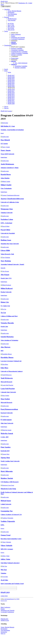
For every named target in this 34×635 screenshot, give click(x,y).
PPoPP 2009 (11, 103)
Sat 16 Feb (11, 23)
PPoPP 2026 (11, 77)
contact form (4, 596)
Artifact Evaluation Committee (19, 53)
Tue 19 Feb (11, 28)
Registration (11, 12)
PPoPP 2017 (11, 91)
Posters (13, 36)
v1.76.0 (17, 599)
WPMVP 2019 (5, 620)
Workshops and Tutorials (18, 37)
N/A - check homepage (21, 63)
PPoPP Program (12, 18)
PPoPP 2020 (11, 86)
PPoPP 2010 (11, 102)
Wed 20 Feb (11, 29)
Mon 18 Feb (11, 26)
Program (6, 17)
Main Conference (16, 34)
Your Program (11, 20)
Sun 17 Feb (11, 25)
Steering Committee (16, 54)
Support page (4, 600)
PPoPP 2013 (11, 97)
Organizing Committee (17, 50)
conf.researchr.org (9, 599)
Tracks (6, 31)
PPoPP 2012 (11, 99)
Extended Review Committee (19, 51)
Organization (7, 45)
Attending (7, 9)
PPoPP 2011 (11, 100)
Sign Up (3, 633)
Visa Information (12, 14)
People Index (14, 58)
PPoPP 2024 (11, 80)
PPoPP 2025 (11, 78)
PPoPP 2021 (11, 85)
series (9, 111)
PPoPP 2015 (11, 94)
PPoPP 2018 (11, 89)
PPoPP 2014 (11, 96)
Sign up (6, 108)
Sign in (6, 106)
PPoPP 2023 (11, 81)
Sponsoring (11, 15)
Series (9, 72)
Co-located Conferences (17, 39)
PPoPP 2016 (11, 92)
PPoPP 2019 (4, 111)
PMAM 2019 (4, 619)
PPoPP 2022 (11, 83)
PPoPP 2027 (11, 75)
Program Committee (16, 48)
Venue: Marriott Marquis (14, 11)
